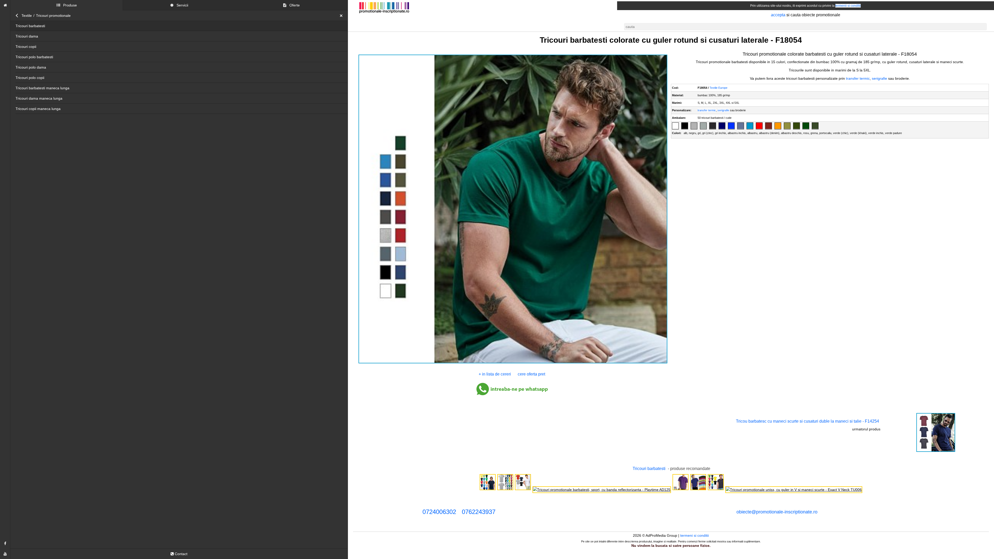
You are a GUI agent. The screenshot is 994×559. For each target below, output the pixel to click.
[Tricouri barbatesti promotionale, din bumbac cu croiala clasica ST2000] (487, 490)
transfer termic (858, 78)
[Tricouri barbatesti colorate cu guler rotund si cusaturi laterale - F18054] (512, 363)
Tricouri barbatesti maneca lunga (42, 88)
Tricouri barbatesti (30, 26)
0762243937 (478, 511)
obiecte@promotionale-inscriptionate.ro (776, 511)
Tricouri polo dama (31, 67)
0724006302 (439, 511)
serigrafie (879, 78)
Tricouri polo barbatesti (34, 57)
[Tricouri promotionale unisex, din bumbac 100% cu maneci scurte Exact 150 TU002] (680, 490)
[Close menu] (342, 15)
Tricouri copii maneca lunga (38, 109)
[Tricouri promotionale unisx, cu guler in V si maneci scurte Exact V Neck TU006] (794, 490)
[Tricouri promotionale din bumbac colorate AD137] (505, 490)
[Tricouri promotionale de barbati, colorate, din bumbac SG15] (698, 490)
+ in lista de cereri (495, 374)
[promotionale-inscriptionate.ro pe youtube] (5, 554)
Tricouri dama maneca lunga (39, 98)
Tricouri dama (27, 36)
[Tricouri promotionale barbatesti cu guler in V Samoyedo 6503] (523, 490)
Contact (180, 554)
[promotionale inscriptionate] (5, 5)
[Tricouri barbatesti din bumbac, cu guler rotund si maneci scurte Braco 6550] (716, 490)
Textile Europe (719, 87)
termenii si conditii (848, 6)
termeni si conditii (695, 535)
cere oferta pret (531, 374)
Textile (26, 15)
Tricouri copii (26, 47)
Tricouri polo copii (30, 78)
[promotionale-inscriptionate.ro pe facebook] (5, 543)
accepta (778, 15)
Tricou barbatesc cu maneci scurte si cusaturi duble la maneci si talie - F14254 (807, 421)
